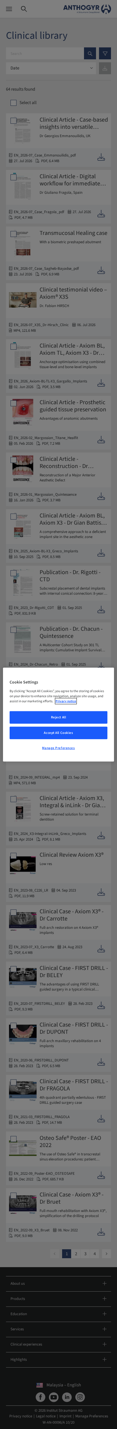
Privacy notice (66, 700)
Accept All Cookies (58, 732)
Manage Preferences (58, 747)
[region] (58, 715)
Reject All (58, 717)
